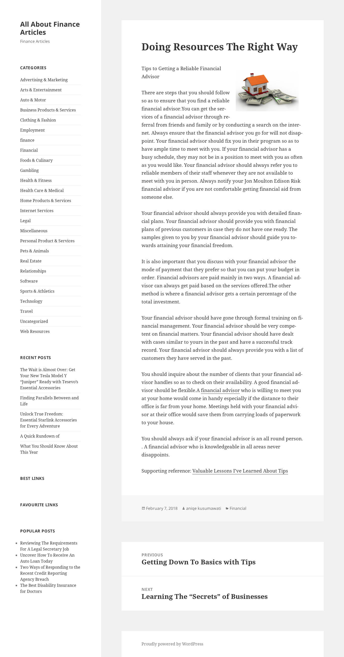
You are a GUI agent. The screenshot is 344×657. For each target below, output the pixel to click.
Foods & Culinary (36, 160)
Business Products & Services (48, 110)
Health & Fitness (36, 180)
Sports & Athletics (37, 291)
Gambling (29, 170)
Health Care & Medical (42, 190)
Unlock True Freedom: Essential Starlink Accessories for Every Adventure (48, 420)
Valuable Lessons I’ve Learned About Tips (240, 471)
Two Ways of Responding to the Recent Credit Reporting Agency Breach (50, 573)
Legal (25, 220)
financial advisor (220, 390)
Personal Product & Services (47, 241)
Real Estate (31, 261)
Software (29, 281)
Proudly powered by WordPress (172, 644)
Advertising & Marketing (44, 80)
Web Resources (35, 331)
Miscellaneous (33, 231)
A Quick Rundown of (39, 436)
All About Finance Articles (50, 28)
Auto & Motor (33, 100)
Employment (32, 130)
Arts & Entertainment (41, 90)
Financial (29, 150)
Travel (26, 311)
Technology (31, 301)
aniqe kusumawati (203, 508)
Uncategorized (34, 321)
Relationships (33, 271)
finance (27, 140)
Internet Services (36, 210)
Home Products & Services (45, 200)
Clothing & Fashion (38, 120)
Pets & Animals (34, 251)
